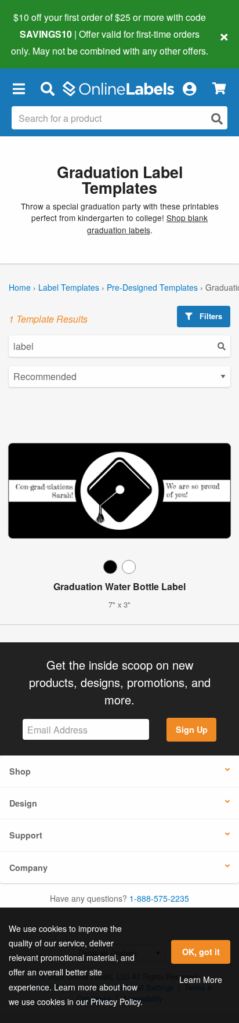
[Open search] (217, 118)
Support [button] (25, 835)
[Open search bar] (47, 89)
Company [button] (28, 867)
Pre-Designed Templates (152, 287)
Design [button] (23, 803)
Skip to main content (42, 42)
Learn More (200, 979)
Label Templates (68, 287)
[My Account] (189, 89)
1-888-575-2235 (159, 898)
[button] (18, 89)
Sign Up (192, 729)
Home (20, 287)
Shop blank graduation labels (147, 223)
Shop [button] (20, 771)
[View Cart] (219, 88)
